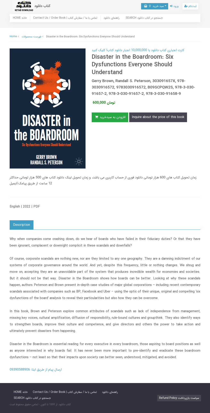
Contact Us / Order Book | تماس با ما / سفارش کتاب (65, 18)
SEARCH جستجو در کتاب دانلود (144, 18)
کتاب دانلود (42, 6)
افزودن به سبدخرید (112, 117)
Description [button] (21, 224)
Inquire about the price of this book (158, 117)
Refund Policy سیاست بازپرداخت (179, 398)
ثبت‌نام (192, 6)
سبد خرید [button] (155, 6)
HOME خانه (20, 18)
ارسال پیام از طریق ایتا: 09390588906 (36, 369)
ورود (175, 6)
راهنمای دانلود (112, 18)
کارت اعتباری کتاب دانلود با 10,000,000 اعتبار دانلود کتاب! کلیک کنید (138, 50)
